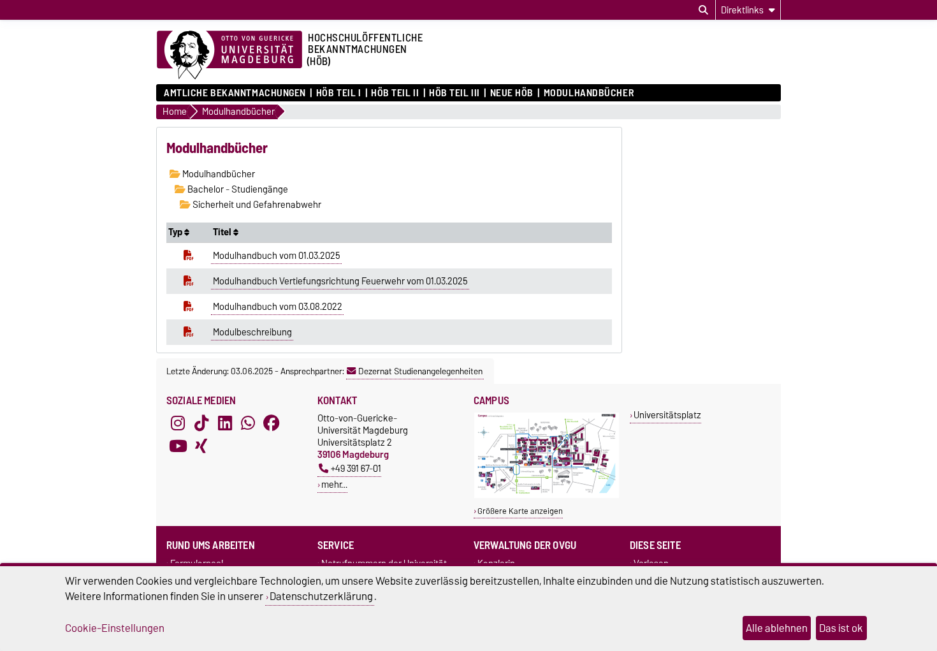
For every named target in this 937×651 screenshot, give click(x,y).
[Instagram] (177, 423)
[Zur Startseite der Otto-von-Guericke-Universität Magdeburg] (229, 55)
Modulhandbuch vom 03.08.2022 (277, 306)
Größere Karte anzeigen (520, 511)
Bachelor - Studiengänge (236, 189)
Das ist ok (841, 628)
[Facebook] (271, 423)
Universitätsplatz (667, 415)
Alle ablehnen (777, 628)
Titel (223, 232)
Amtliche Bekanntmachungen (235, 93)
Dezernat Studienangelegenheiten (420, 371)
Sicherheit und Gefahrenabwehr (256, 204)
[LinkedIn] (225, 423)
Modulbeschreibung (252, 332)
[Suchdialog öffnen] (703, 10)
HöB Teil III (454, 93)
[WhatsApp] (247, 423)
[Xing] (201, 446)
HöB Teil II (395, 93)
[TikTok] (201, 423)
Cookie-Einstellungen (114, 628)
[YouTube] (177, 446)
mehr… (334, 484)
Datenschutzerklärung (321, 596)
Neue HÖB (512, 93)
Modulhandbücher (589, 93)
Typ (176, 232)
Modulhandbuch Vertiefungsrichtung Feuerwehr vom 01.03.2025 (340, 281)
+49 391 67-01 (356, 468)
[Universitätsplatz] (547, 495)
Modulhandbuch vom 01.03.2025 (276, 255)
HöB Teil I (338, 93)
